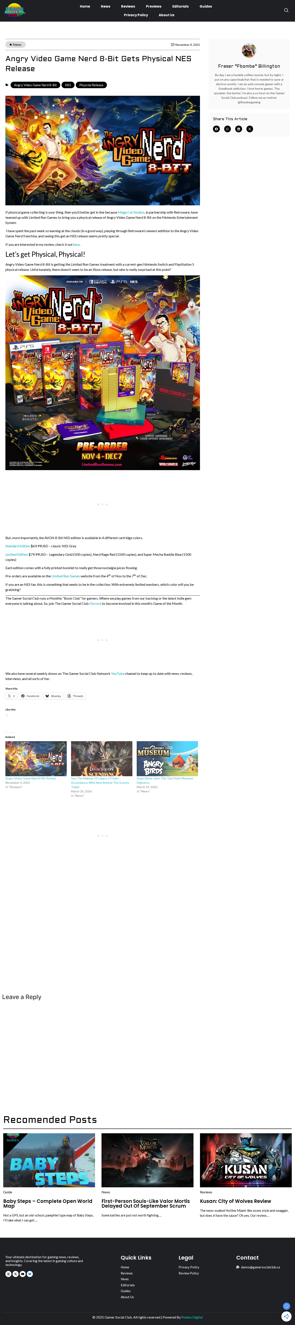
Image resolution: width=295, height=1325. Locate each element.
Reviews (128, 6)
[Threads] (8, 1274)
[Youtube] (23, 1274)
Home (85, 6)
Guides (206, 6)
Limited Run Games (65, 576)
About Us (166, 15)
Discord (95, 603)
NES (68, 85)
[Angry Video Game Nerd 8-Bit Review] (36, 758)
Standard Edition (17, 546)
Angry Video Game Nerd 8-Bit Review (30, 778)
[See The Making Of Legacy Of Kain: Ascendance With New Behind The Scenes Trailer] (101, 758)
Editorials (180, 6)
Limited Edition (16, 554)
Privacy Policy (136, 15)
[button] (216, 129)
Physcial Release (91, 85)
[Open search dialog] (286, 10)
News (105, 6)
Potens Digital (192, 1317)
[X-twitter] (16, 1274)
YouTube (117, 673)
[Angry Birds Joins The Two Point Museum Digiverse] (167, 758)
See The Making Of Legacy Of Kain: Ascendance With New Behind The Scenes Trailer (100, 782)
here (76, 244)
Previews (154, 6)
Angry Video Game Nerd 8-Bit (35, 85)
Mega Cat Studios (131, 212)
